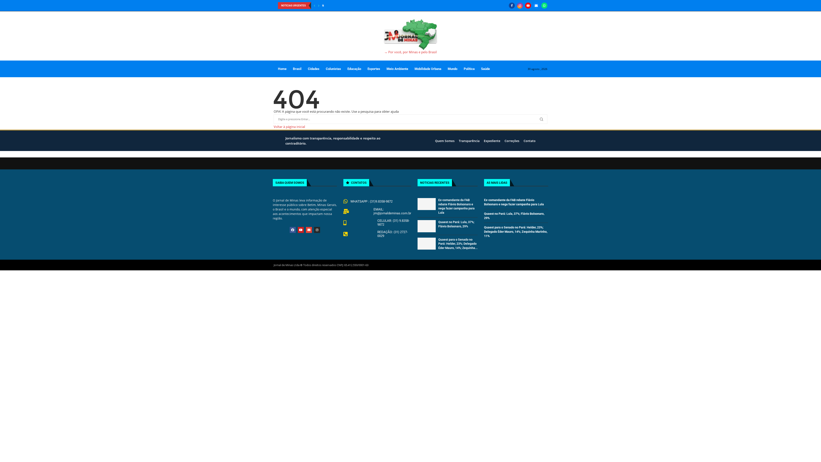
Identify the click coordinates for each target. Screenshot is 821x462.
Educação (354, 69)
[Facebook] (512, 6)
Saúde (485, 69)
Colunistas (333, 69)
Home (282, 69)
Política (469, 69)
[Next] (318, 5)
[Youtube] (528, 6)
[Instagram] (520, 6)
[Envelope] (309, 230)
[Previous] (314, 5)
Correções (512, 141)
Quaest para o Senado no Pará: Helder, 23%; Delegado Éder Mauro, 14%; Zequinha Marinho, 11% (515, 231)
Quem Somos (445, 141)
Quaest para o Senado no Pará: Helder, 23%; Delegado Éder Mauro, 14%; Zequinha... (458, 244)
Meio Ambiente (397, 69)
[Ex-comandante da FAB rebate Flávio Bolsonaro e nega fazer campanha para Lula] (427, 204)
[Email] (536, 6)
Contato (530, 141)
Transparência (469, 141)
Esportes (374, 69)
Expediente (492, 141)
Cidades (313, 69)
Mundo (452, 69)
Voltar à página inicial (289, 126)
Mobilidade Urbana (428, 69)
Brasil (297, 69)
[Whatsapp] (544, 6)
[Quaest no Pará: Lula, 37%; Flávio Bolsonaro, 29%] (427, 226)
